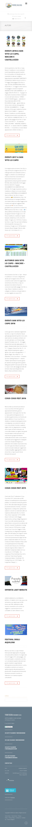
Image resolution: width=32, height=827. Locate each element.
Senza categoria (10, 819)
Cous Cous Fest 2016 (15, 398)
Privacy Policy (12, 817)
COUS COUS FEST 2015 (15, 488)
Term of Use (8, 816)
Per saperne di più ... (11, 135)
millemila (13, 797)
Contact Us (19, 817)
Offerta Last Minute (16, 589)
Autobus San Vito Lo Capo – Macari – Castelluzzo (15, 263)
